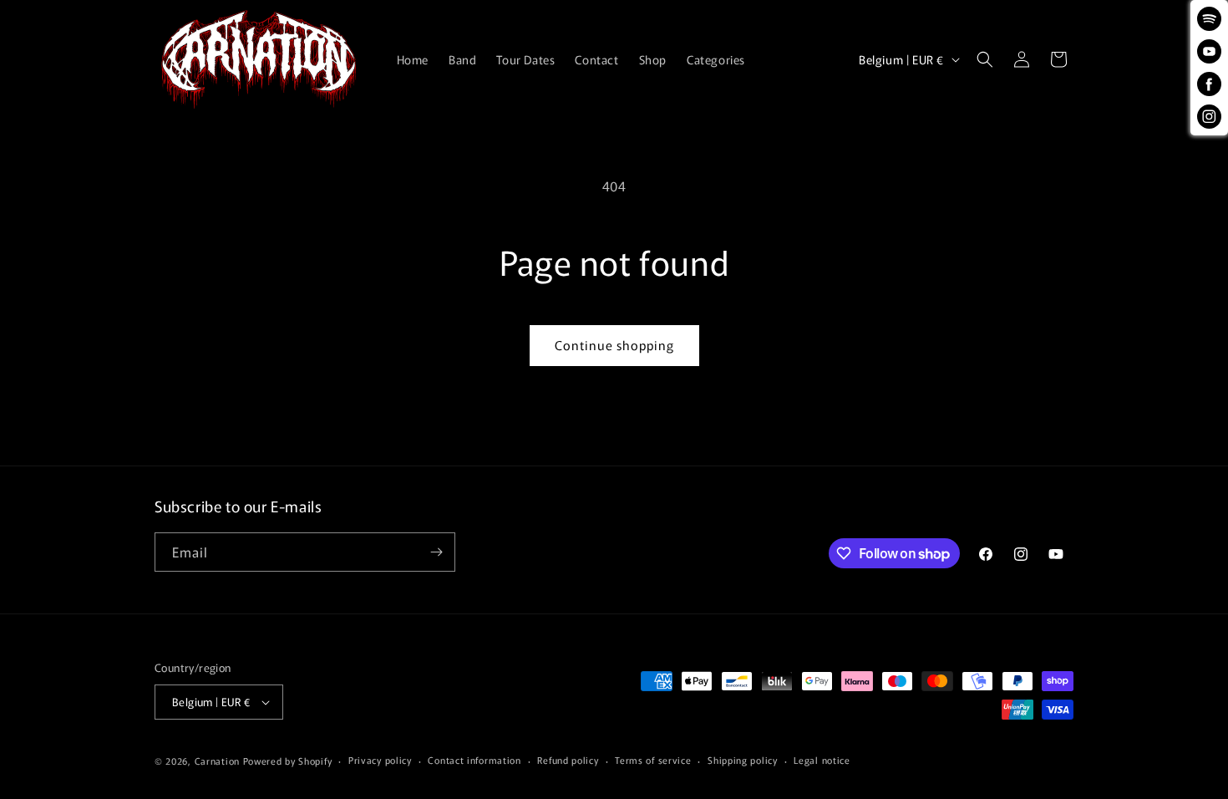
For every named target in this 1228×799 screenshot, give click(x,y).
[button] (985, 59)
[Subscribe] (436, 552)
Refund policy (567, 759)
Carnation (217, 760)
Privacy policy (380, 759)
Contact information (474, 759)
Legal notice (822, 759)
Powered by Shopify (287, 760)
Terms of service (653, 759)
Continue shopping (614, 345)
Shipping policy (743, 759)
